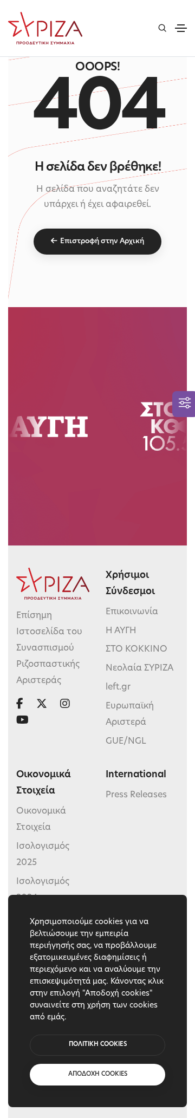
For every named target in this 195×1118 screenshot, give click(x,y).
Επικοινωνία (132, 612)
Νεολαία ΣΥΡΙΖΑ (139, 668)
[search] (162, 27)
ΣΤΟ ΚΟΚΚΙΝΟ (136, 649)
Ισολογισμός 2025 (42, 854)
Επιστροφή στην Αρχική (102, 241)
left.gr (118, 687)
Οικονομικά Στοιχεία (41, 819)
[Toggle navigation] (181, 28)
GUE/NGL (126, 741)
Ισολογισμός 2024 (42, 889)
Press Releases (136, 795)
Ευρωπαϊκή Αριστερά (130, 714)
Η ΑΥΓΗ (121, 631)
